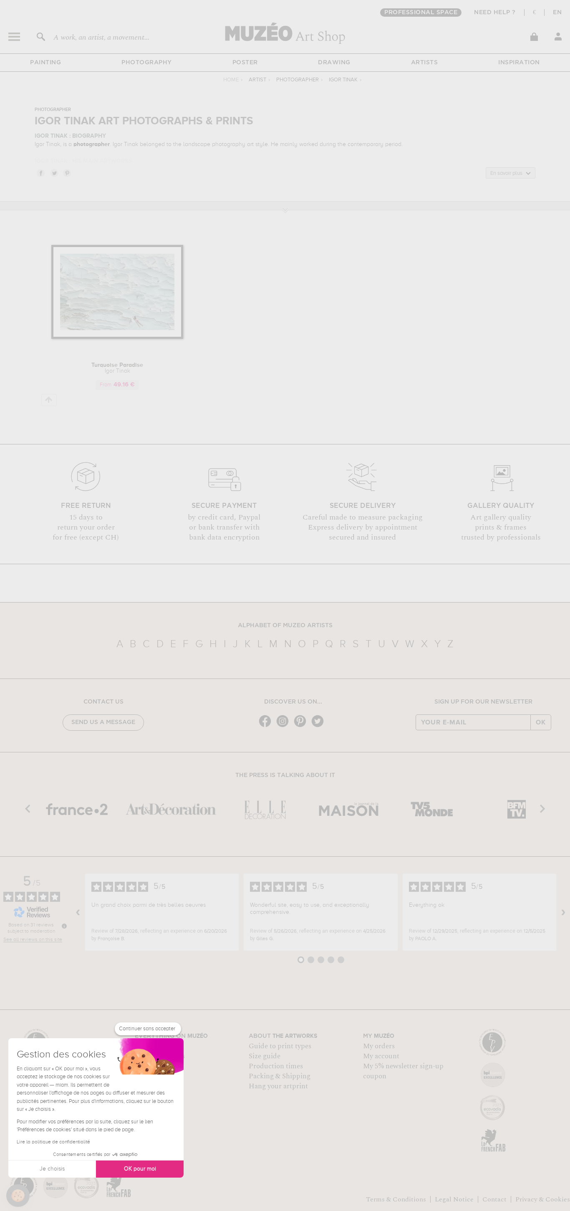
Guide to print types (280, 1046)
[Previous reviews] (78, 912)
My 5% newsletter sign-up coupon (403, 1071)
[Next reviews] (563, 912)
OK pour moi (140, 1169)
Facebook (40, 173)
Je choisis (52, 1169)
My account (381, 1056)
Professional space (420, 12)
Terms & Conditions (396, 1199)
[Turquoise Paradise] (117, 337)
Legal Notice (454, 1199)
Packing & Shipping (279, 1076)
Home (231, 80)
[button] (18, 1195)
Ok (541, 722)
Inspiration (519, 62)
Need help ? (495, 12)
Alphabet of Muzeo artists (285, 625)
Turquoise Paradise (117, 368)
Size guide (264, 1056)
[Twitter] (319, 726)
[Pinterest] (302, 726)
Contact (494, 1199)
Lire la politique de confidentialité (53, 1142)
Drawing (334, 62)
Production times (276, 1066)
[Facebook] (267, 726)
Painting (45, 62)
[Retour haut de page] (49, 400)
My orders (379, 1046)
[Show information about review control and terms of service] (64, 926)
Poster (245, 62)
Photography (146, 62)
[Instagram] (284, 726)
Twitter (54, 173)
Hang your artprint (278, 1086)
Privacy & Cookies (542, 1199)
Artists (424, 62)
